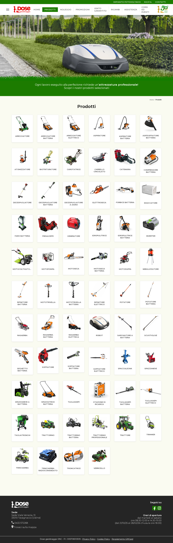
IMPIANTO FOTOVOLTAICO (127, 2)
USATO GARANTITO (100, 9)
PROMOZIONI (83, 9)
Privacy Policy (88, 539)
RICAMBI (115, 9)
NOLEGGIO (65, 9)
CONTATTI (160, 2)
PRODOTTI (50, 9)
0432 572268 (21, 523)
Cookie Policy (103, 539)
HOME (37, 9)
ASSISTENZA (130, 9)
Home (152, 100)
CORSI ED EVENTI (145, 9)
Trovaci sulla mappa (24, 527)
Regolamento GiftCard (122, 539)
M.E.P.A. (148, 2)
